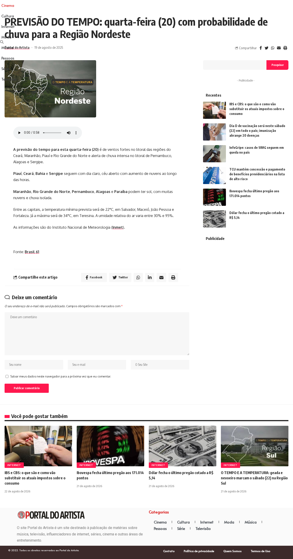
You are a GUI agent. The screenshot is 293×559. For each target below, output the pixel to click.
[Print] (285, 48)
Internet (14, 465)
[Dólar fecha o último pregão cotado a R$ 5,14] (214, 219)
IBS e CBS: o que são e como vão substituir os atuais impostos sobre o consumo (256, 109)
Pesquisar (277, 65)
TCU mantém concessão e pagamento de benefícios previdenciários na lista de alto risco (257, 174)
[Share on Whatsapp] (273, 48)
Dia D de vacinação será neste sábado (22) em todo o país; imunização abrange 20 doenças (257, 130)
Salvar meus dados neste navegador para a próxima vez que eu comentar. (60, 376)
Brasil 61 (32, 252)
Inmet (117, 227)
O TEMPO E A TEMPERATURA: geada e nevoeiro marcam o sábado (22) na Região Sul (254, 478)
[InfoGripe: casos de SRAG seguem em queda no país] (214, 153)
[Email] (279, 48)
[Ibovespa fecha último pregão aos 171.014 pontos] (214, 197)
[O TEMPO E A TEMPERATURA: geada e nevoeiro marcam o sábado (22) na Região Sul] (254, 446)
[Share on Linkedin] (149, 277)
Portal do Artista (17, 47)
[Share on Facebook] (260, 48)
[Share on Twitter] (266, 48)
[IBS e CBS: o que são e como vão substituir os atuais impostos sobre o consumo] (214, 110)
